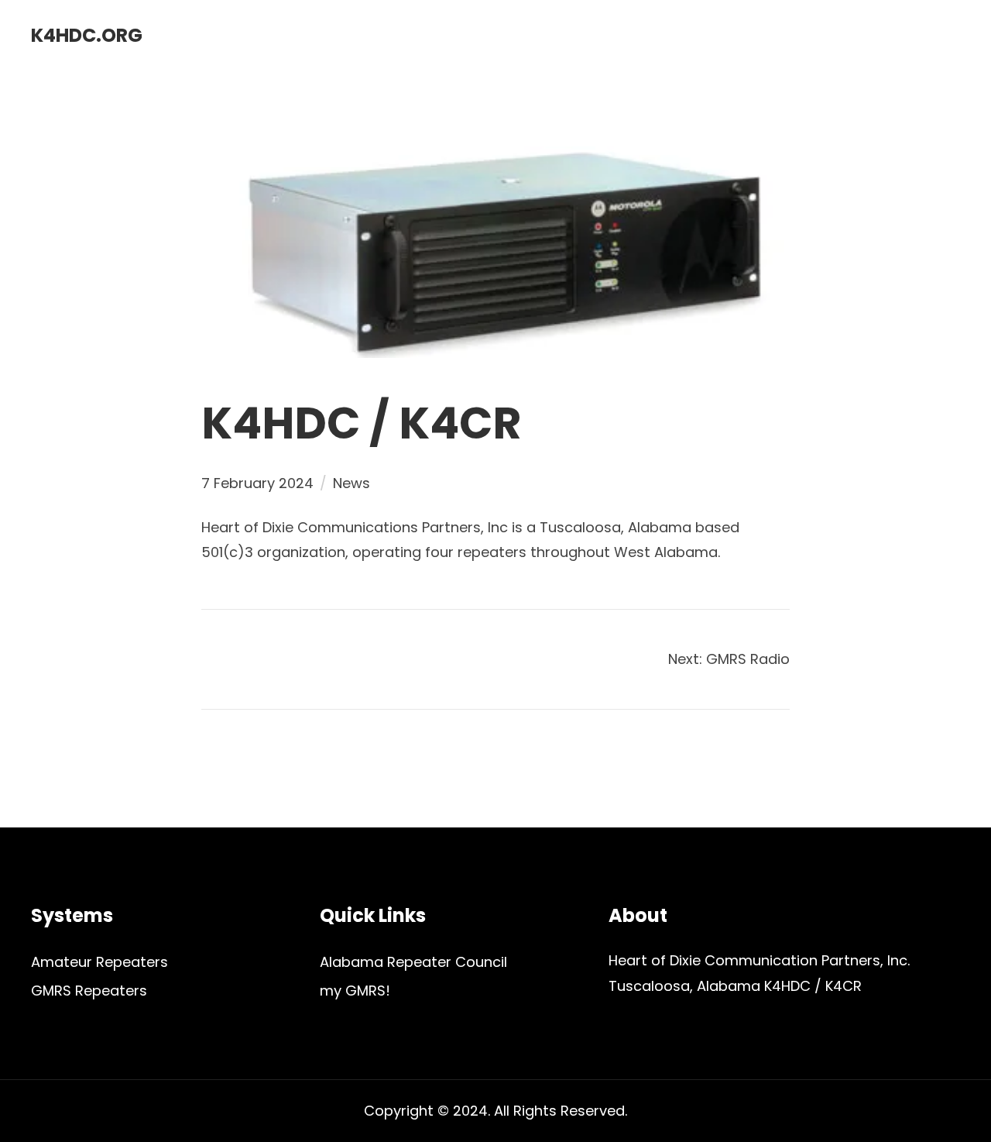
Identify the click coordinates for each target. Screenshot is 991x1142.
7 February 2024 (257, 483)
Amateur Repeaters (99, 962)
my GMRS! (355, 990)
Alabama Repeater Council (413, 962)
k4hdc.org (86, 35)
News (351, 483)
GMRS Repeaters (89, 990)
